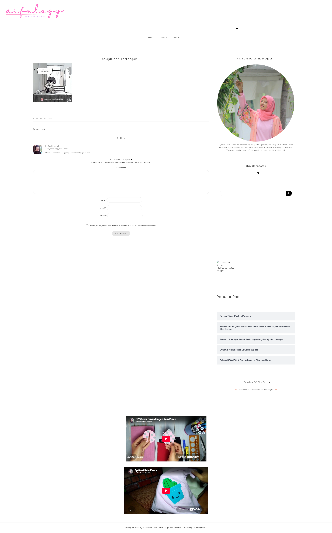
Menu (163, 37)
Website (103, 216)
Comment (121, 168)
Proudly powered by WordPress (138, 528)
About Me (176, 37)
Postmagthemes (200, 528)
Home (151, 37)
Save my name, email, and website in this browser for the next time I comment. (122, 225)
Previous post (39, 129)
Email (103, 208)
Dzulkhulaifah (53, 146)
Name (103, 200)
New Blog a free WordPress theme (174, 528)
